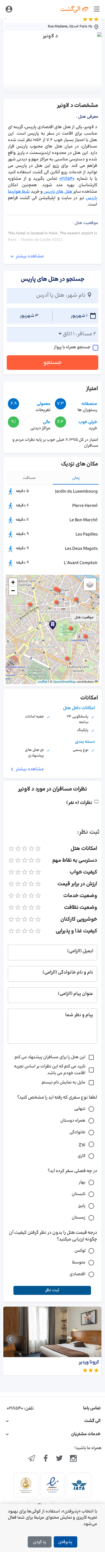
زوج (82, 1144)
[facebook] (45, 1459)
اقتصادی (77, 1274)
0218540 (66, 179)
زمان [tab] (76, 478)
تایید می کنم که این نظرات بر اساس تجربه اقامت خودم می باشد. (49, 1069)
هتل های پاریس (57, 191)
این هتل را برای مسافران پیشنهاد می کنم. (49, 1057)
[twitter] (59, 1459)
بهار (82, 1182)
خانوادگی (77, 1132)
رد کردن (39, 1542)
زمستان (78, 1217)
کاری (81, 1156)
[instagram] (73, 1459)
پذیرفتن (65, 1542)
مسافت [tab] (29, 478)
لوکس (79, 1250)
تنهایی (79, 1109)
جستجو (52, 362)
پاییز (81, 1206)
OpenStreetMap (64, 681)
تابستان (78, 1194)
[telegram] (31, 1459)
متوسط (78, 1262)
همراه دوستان (72, 1120)
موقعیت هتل (84, 617)
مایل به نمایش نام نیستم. (63, 1082)
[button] (70, 628)
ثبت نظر (52, 1290)
